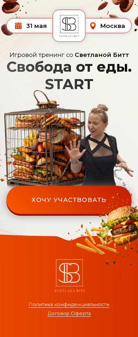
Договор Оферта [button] (69, 313)
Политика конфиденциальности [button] (69, 304)
